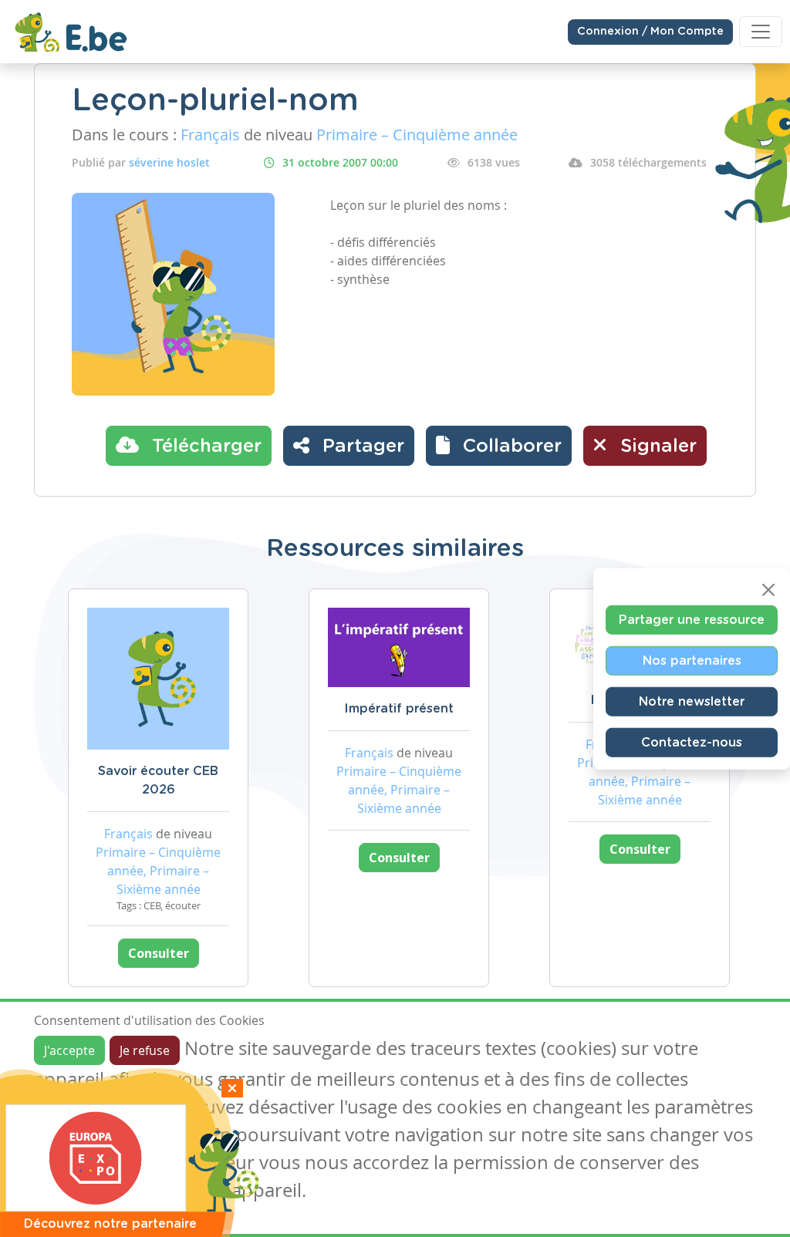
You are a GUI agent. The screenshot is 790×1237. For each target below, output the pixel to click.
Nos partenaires (692, 661)
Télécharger (204, 446)
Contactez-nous (691, 742)
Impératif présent (399, 709)
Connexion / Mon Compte (650, 31)
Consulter (158, 953)
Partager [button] (360, 446)
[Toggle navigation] (760, 31)
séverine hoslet (169, 162)
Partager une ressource (692, 620)
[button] (499, 446)
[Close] (768, 590)
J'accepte (69, 1050)
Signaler (656, 446)
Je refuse (145, 1050)
